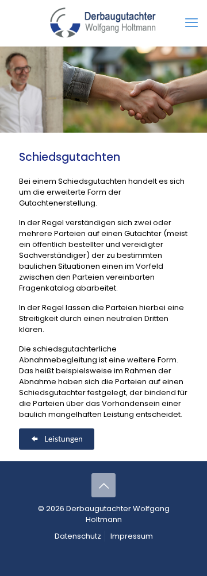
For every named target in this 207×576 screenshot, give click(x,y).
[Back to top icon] (103, 485)
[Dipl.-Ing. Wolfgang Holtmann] (103, 23)
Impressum (131, 536)
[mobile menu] (191, 23)
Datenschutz (78, 536)
